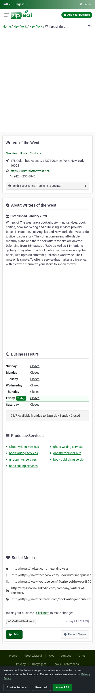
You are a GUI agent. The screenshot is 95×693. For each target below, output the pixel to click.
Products (35, 153)
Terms (81, 655)
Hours (23, 153)
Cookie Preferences (66, 664)
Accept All (62, 687)
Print (16, 634)
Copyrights (39, 664)
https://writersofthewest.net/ (30, 171)
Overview (11, 153)
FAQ (51, 655)
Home (7, 26)
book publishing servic (68, 459)
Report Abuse (76, 634)
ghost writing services (68, 446)
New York (20, 26)
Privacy (21, 664)
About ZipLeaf (33, 655)
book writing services (23, 453)
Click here (42, 613)
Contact (66, 655)
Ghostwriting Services (24, 446)
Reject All (41, 687)
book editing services (23, 466)
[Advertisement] (47, 81)
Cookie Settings (17, 687)
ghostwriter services (23, 459)
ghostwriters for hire (67, 453)
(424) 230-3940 (25, 176)
